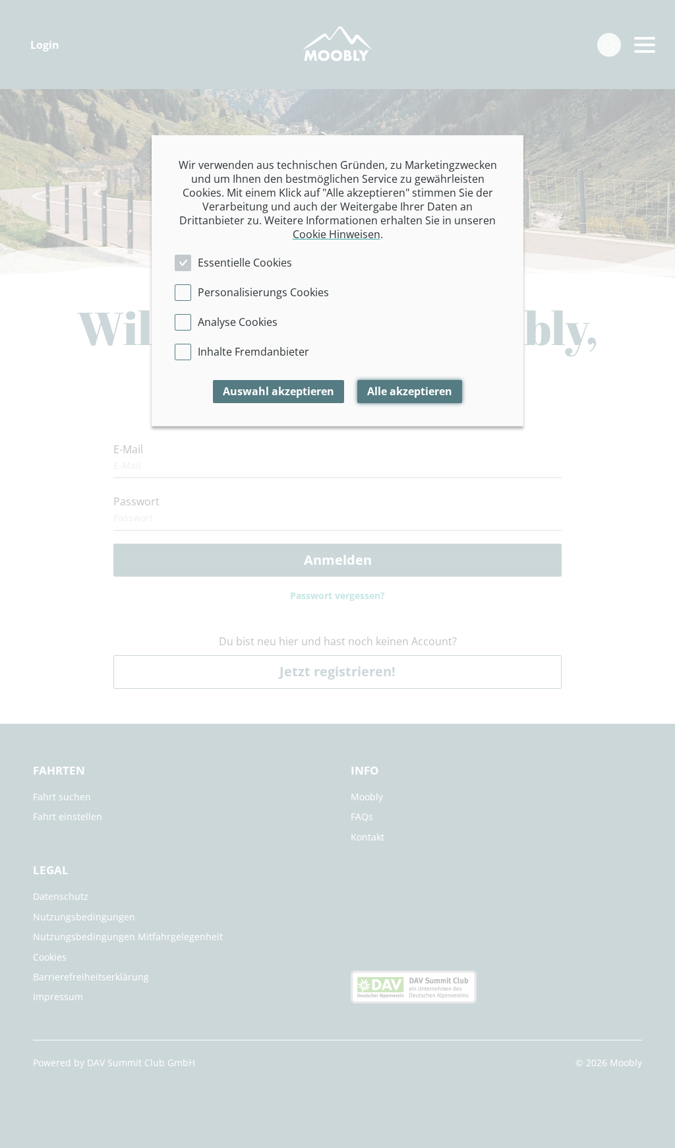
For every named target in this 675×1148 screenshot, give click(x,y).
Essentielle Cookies (245, 262)
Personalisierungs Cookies (263, 292)
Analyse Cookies (238, 322)
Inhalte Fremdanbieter (253, 351)
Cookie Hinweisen (336, 234)
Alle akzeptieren (409, 391)
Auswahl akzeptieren (278, 391)
